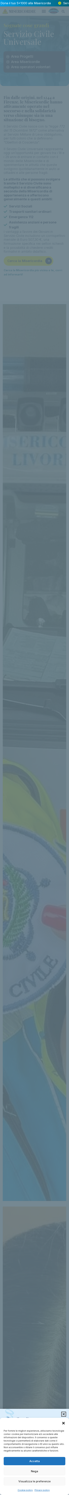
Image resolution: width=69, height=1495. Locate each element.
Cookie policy (25, 1490)
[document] (34, 747)
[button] (63, 1423)
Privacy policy (42, 1490)
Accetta (34, 1461)
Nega (34, 1471)
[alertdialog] (34, 3)
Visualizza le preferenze (34, 1481)
